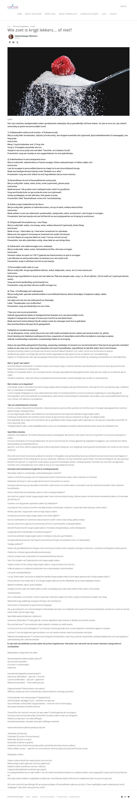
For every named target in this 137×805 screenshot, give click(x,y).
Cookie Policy (75, 797)
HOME (19, 14)
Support (35, 797)
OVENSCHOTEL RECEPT (89, 14)
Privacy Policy (62, 797)
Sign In (123, 6)
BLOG (104, 14)
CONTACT (113, 14)
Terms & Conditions (47, 797)
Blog (9, 26)
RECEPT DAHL (50, 14)
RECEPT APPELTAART (33, 14)
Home (28, 797)
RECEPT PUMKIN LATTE (68, 14)
